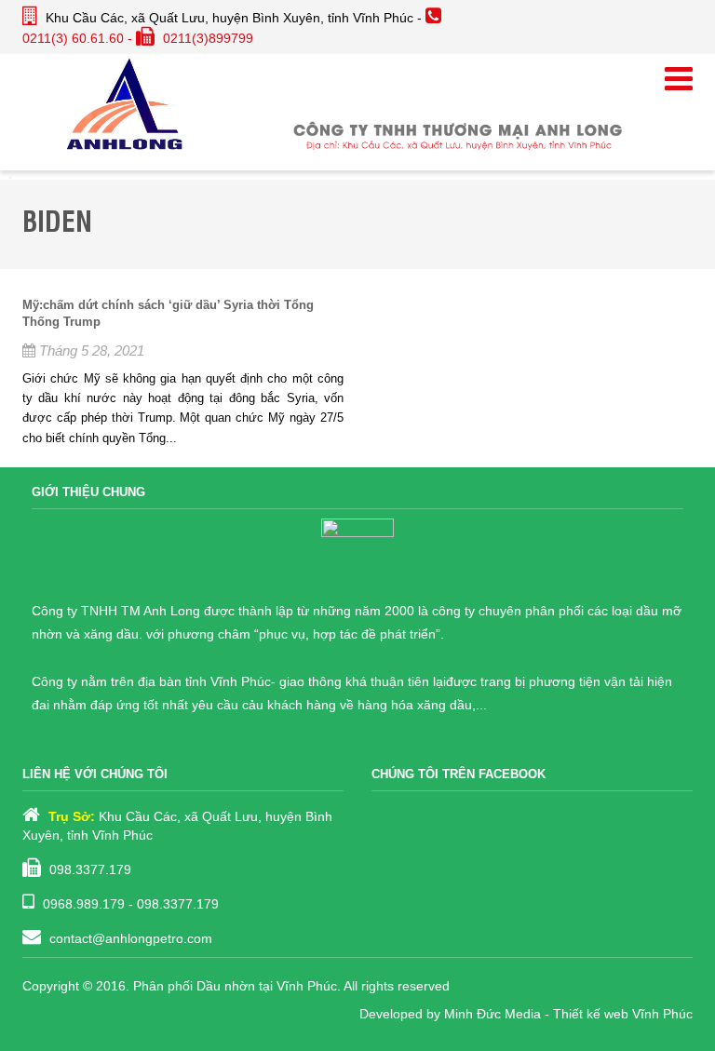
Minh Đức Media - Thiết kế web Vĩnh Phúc (568, 1013)
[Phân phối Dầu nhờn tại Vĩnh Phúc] (124, 102)
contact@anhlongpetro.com (130, 938)
